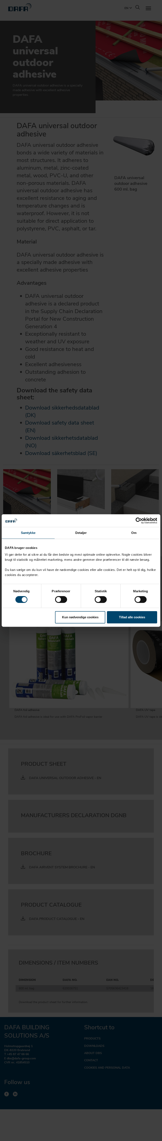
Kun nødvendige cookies (80, 617)
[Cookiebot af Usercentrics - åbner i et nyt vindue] (138, 520)
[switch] (61, 599)
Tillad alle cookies (132, 617)
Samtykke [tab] (28, 533)
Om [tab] (133, 533)
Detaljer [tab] (81, 533)
